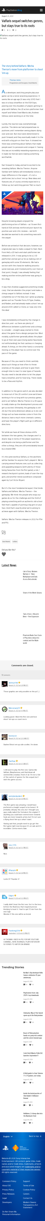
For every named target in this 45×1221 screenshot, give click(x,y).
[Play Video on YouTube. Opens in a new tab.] (38, 212)
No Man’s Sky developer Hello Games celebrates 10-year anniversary (33, 975)
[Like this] (30, 984)
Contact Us (27, 1198)
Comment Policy (9, 1181)
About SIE (6, 1185)
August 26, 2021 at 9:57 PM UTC (18, 848)
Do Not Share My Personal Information (11, 1212)
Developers (7, 1202)
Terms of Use (28, 1185)
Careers (26, 1194)
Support (26, 1181)
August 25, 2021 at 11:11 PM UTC (18, 711)
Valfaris (15, 541)
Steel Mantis (6, 541)
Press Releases (8, 1194)
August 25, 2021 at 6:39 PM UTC (18, 685)
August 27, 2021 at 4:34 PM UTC (18, 873)
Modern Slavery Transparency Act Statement (30, 1205)
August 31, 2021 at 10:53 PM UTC (19, 898)
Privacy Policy (8, 1189)
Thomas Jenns (15, 80)
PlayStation (14, 10)
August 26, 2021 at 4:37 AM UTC (18, 764)
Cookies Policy (29, 1189)
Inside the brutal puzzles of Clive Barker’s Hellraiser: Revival (32, 1095)
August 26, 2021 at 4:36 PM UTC (18, 799)
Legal (4, 1198)
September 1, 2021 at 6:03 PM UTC (19, 933)
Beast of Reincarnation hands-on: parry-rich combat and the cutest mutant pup (32, 1035)
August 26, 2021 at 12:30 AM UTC (19, 738)
